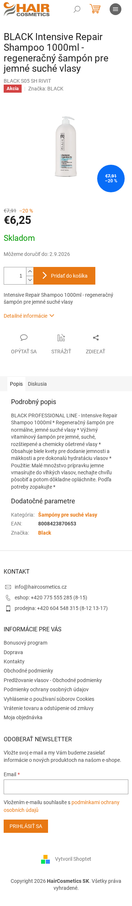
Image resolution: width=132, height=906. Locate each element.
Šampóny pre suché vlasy (67, 515)
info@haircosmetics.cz (41, 587)
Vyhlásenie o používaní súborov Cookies (49, 699)
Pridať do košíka (69, 276)
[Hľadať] (77, 9)
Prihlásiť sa (26, 826)
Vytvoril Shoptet (73, 859)
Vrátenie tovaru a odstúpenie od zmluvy (49, 708)
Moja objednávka (23, 717)
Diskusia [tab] (37, 384)
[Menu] (115, 9)
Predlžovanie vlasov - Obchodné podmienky (53, 680)
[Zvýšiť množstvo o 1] (29, 271)
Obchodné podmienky (28, 671)
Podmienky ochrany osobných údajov (46, 689)
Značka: (45, 89)
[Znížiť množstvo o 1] (29, 280)
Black (44, 533)
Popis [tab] (16, 384)
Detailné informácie (25, 316)
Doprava (13, 652)
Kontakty (14, 661)
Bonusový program (25, 643)
